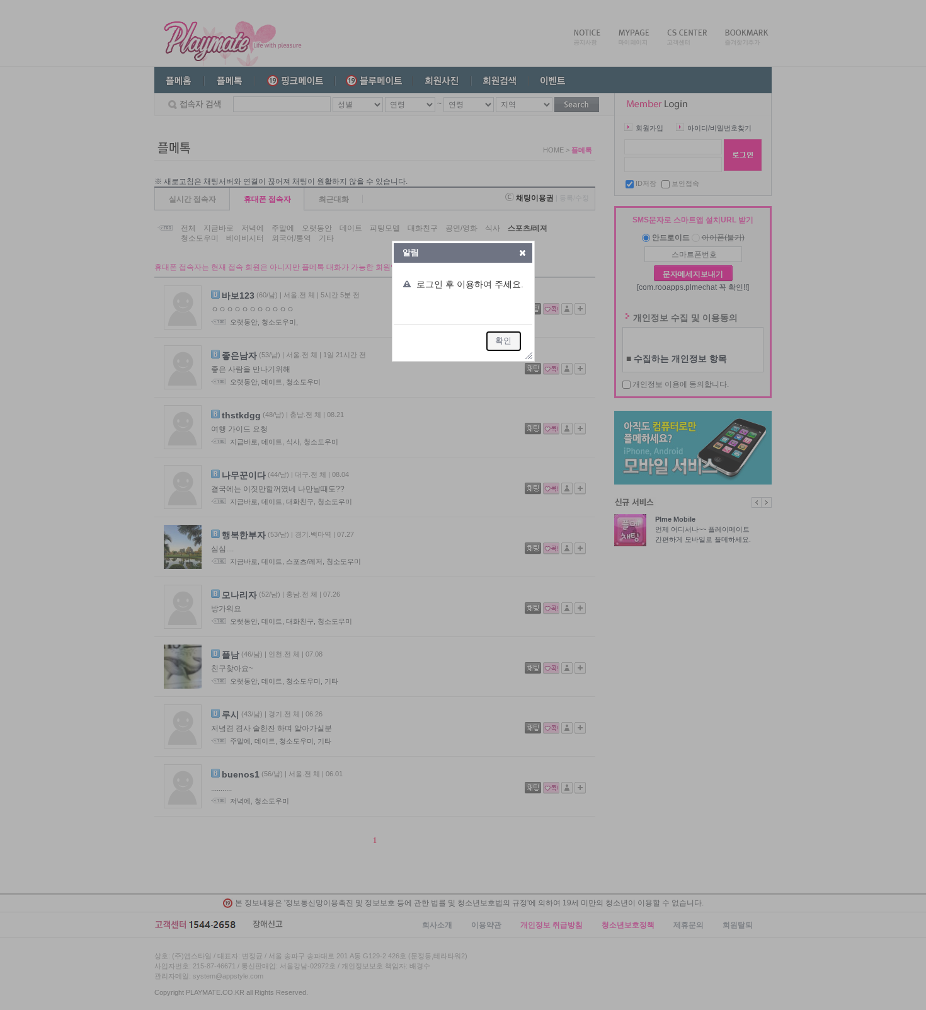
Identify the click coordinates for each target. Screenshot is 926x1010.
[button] (522, 252)
